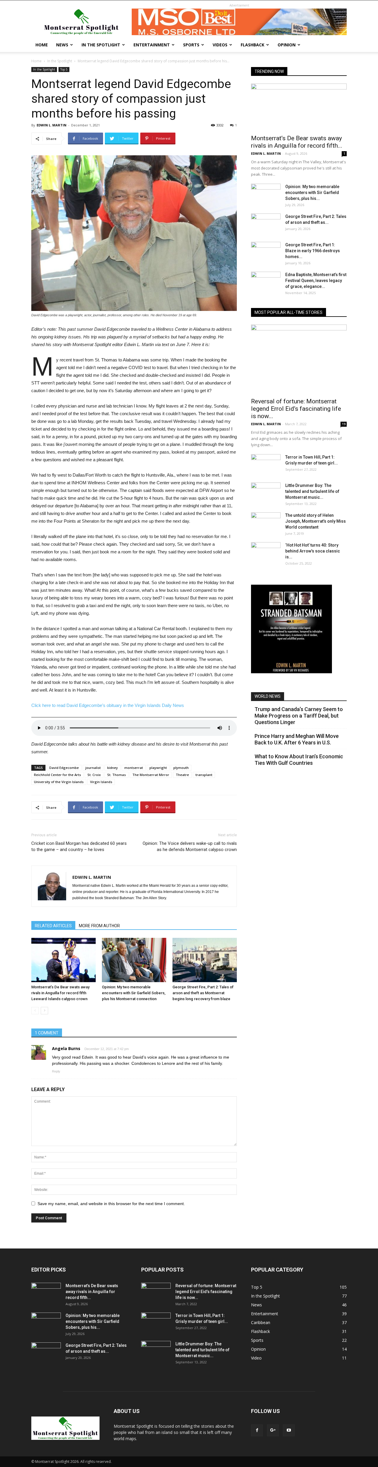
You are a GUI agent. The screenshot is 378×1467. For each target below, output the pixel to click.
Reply (56, 1071)
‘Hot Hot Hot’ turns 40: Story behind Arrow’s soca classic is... (312, 551)
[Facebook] (257, 1430)
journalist (93, 767)
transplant (203, 774)
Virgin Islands (101, 782)
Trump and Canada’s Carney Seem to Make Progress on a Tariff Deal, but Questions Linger (299, 715)
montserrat (133, 767)
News (62, 45)
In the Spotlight (101, 45)
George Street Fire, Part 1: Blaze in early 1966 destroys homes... (312, 250)
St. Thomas (116, 774)
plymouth (181, 767)
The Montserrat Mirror (150, 774)
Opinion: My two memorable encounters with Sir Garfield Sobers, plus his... (312, 192)
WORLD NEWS (268, 696)
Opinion (287, 45)
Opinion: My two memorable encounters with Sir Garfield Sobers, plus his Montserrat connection (133, 993)
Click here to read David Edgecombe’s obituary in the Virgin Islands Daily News (107, 705)
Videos (220, 45)
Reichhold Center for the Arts (57, 774)
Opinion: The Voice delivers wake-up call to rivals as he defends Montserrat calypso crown (190, 846)
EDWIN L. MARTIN (51, 125)
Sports (191, 45)
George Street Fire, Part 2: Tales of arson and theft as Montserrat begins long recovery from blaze (203, 993)
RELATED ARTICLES (53, 925)
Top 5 (64, 69)
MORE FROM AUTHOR (99, 925)
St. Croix (94, 774)
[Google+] (273, 1430)
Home (41, 45)
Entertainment (151, 45)
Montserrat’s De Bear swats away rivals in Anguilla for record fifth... (296, 142)
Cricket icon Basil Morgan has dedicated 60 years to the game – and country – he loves (79, 846)
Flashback (252, 45)
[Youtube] (289, 1430)
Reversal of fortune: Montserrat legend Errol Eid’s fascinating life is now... (296, 409)
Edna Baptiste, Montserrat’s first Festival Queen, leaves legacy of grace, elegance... (315, 280)
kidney (112, 767)
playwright (158, 767)
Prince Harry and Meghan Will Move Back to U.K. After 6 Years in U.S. (297, 739)
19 (344, 424)
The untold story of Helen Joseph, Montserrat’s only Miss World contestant (315, 521)
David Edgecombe (64, 767)
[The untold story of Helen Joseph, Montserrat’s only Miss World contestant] (266, 522)
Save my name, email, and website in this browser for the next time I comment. (111, 1203)
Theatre (182, 774)
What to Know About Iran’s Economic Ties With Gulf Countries (299, 759)
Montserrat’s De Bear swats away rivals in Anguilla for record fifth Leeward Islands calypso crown (60, 993)
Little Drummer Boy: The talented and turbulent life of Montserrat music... (312, 491)
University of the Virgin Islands (59, 782)
